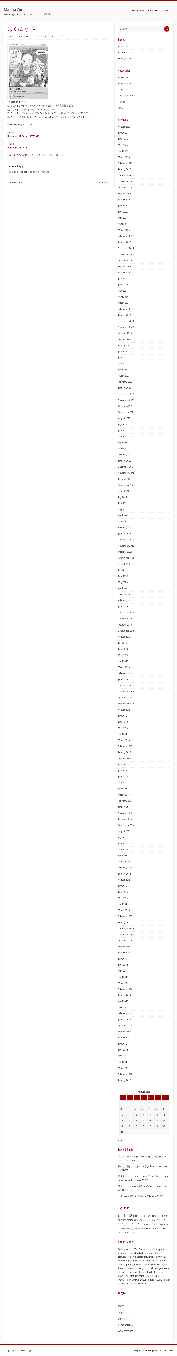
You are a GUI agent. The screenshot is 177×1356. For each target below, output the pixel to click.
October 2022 (125, 406)
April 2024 (123, 296)
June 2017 (123, 776)
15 (156, 1114)
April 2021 (123, 515)
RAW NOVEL (124, 89)
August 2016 (124, 831)
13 (142, 1114)
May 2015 (123, 898)
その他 (121, 101)
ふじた (153, 1220)
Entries (123, 1318)
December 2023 (126, 321)
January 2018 (124, 752)
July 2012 (122, 1043)
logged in (25, 172)
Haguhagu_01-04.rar (17, 147)
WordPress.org (125, 1331)
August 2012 (124, 1037)
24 (121, 1126)
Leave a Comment (41, 36)
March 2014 (124, 983)
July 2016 (122, 837)
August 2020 (124, 564)
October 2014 (125, 940)
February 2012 (125, 1074)
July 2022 (122, 424)
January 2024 (124, 315)
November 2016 (126, 813)
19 (135, 1120)
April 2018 (123, 734)
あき (139, 1220)
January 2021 (124, 533)
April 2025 (123, 224)
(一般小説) (126, 1215)
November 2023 (126, 327)
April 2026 (123, 151)
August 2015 (124, 879)
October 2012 (125, 1025)
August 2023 (124, 345)
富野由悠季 (124, 1228)
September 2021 (126, 485)
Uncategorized (125, 95)
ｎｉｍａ (130, 1232)
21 (149, 1120)
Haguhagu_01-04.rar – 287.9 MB (23, 136)
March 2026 (124, 157)
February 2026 (125, 163)
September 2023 (126, 339)
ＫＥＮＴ (156, 1229)
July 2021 (122, 497)
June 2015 (123, 892)
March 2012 (124, 1068)
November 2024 (126, 254)
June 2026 (123, 139)
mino (159, 1216)
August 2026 (124, 126)
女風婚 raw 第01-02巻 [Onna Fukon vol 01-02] (140, 1196)
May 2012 (123, 1056)
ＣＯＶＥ (148, 1228)
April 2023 (123, 369)
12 (135, 1114)
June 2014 (123, 965)
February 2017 (125, 801)
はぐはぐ (51, 155)
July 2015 (122, 886)
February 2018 (125, 746)
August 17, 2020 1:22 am (18, 36)
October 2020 (125, 552)
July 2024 (122, 278)
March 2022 (124, 448)
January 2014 (124, 995)
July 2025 (122, 205)
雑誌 (120, 108)
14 (149, 1114)
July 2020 (122, 570)
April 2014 (123, 977)
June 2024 (123, 284)
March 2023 (124, 375)
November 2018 (126, 691)
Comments (125, 1325)
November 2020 (126, 545)
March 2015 (124, 910)
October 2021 (125, 479)
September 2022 (126, 412)
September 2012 (126, 1031)
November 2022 (126, 400)
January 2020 (124, 606)
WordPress (168, 1350)
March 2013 (124, 1007)
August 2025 (124, 199)
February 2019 (125, 673)
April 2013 (123, 1001)
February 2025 (125, 236)
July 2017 (122, 770)
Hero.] (143, 1216)
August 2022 (124, 418)
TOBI (129, 1220)
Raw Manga (26, 1350)
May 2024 (123, 290)
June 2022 (123, 430)
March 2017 (124, 794)
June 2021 (123, 503)
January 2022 (124, 460)
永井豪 (134, 1228)
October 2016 (125, 819)
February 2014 (125, 989)
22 (156, 1120)
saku (165, 1215)
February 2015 (125, 916)
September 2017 (126, 758)
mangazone (57, 36)
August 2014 (124, 952)
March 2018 (124, 740)
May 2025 (123, 218)
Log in (121, 1312)
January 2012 (124, 1080)
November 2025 (126, 181)
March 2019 (124, 667)
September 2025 (126, 193)
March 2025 (124, 230)
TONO (134, 1220)
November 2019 (126, 618)
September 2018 (126, 703)
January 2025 (124, 242)
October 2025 (125, 187)
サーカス (42, 155)
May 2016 (123, 849)
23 (163, 1120)
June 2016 (123, 843)
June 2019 (123, 649)
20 (142, 1120)
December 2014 (126, 928)
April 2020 (123, 588)
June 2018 (123, 722)
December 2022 (126, 394)
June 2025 (123, 211)
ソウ (133, 1224)
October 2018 (125, 697)
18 (128, 1120)
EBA (136, 1215)
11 (128, 1114)
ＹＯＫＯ (165, 1228)
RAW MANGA (22, 155)
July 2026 (122, 133)
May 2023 (123, 363)
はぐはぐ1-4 (61, 155)
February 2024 (125, 309)
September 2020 (126, 558)
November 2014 (126, 934)
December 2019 (126, 612)
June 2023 (123, 357)
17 (121, 1120)
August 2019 (124, 637)
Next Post (105, 182)
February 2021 (125, 527)
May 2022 (123, 436)
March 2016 (124, 861)
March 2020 (124, 594)
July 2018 (122, 716)
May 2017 (123, 782)
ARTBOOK (123, 77)
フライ (152, 1224)
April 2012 (123, 1062)
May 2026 (123, 145)
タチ (139, 1224)
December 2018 (126, 685)
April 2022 (123, 442)
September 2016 (126, 825)
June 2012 (123, 1050)
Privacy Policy (124, 58)
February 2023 (125, 382)
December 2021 (126, 467)
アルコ (159, 1220)
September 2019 (126, 631)
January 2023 (124, 388)
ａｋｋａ (122, 1232)
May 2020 (123, 582)
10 (121, 1114)
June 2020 (123, 576)
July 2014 (122, 958)
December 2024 (126, 248)
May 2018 (123, 728)
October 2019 (125, 624)
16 (163, 1114)
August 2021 (124, 491)
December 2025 (126, 175)
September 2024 (126, 266)
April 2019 (123, 661)
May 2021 (123, 509)
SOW (120, 1220)
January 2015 (124, 922)
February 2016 (125, 867)
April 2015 (123, 904)
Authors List (153, 10)
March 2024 (124, 303)
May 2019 (123, 655)
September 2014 (126, 946)
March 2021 (124, 521)
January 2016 (124, 873)
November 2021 (126, 473)
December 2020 (126, 539)
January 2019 (124, 679)
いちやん (146, 1220)
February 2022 (125, 454)
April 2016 (123, 855)
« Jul (120, 1140)
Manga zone (138, 10)
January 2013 (124, 1019)
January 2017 (124, 807)
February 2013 (125, 1013)
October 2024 (125, 260)
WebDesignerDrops (153, 1350)
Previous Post (15, 182)
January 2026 (124, 169)
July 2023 (122, 351)
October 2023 (125, 333)
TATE (124, 1220)
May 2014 (123, 971)
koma (153, 1216)
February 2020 (125, 600)
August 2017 (124, 764)
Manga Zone (15, 9)
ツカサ (146, 1224)
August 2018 (124, 709)
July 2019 (122, 643)
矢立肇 (140, 1228)
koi (148, 1215)
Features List (167, 10)
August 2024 (124, 272)
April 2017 (123, 788)
